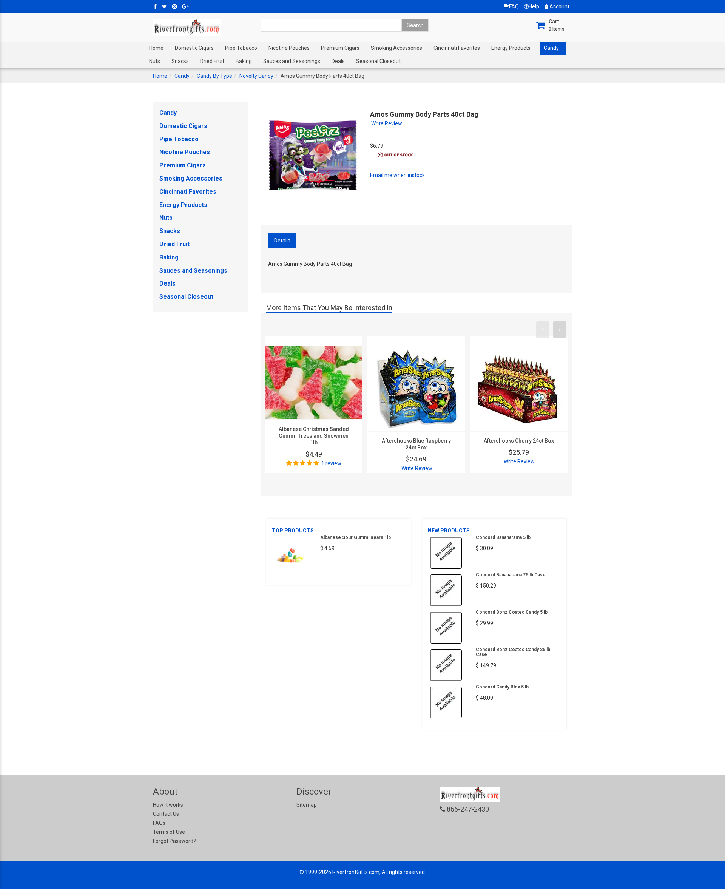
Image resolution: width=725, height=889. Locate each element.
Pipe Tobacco (241, 48)
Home (156, 48)
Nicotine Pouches (289, 48)
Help (534, 6)
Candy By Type (214, 76)
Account (558, 6)
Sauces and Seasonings (291, 61)
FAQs (159, 823)
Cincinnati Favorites (456, 48)
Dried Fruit (212, 61)
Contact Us (166, 814)
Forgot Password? (174, 841)
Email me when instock (397, 175)
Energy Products (511, 48)
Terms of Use (169, 832)
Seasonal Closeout (378, 61)
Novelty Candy (256, 76)
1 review (331, 463)
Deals (338, 61)
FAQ (514, 6)
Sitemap (306, 805)
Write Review (386, 123)
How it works (168, 805)
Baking (244, 61)
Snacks (180, 61)
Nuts (154, 61)
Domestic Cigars (194, 48)
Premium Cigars (340, 48)
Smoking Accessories (396, 48)
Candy (551, 48)
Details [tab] (282, 241)
